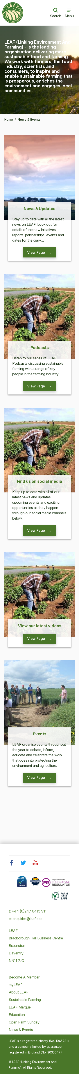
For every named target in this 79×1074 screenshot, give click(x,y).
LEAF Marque (20, 1007)
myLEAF (16, 984)
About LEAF (19, 992)
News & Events (21, 1029)
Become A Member (24, 977)
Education (17, 1014)
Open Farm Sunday (24, 1022)
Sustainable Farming (25, 999)
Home (8, 119)
